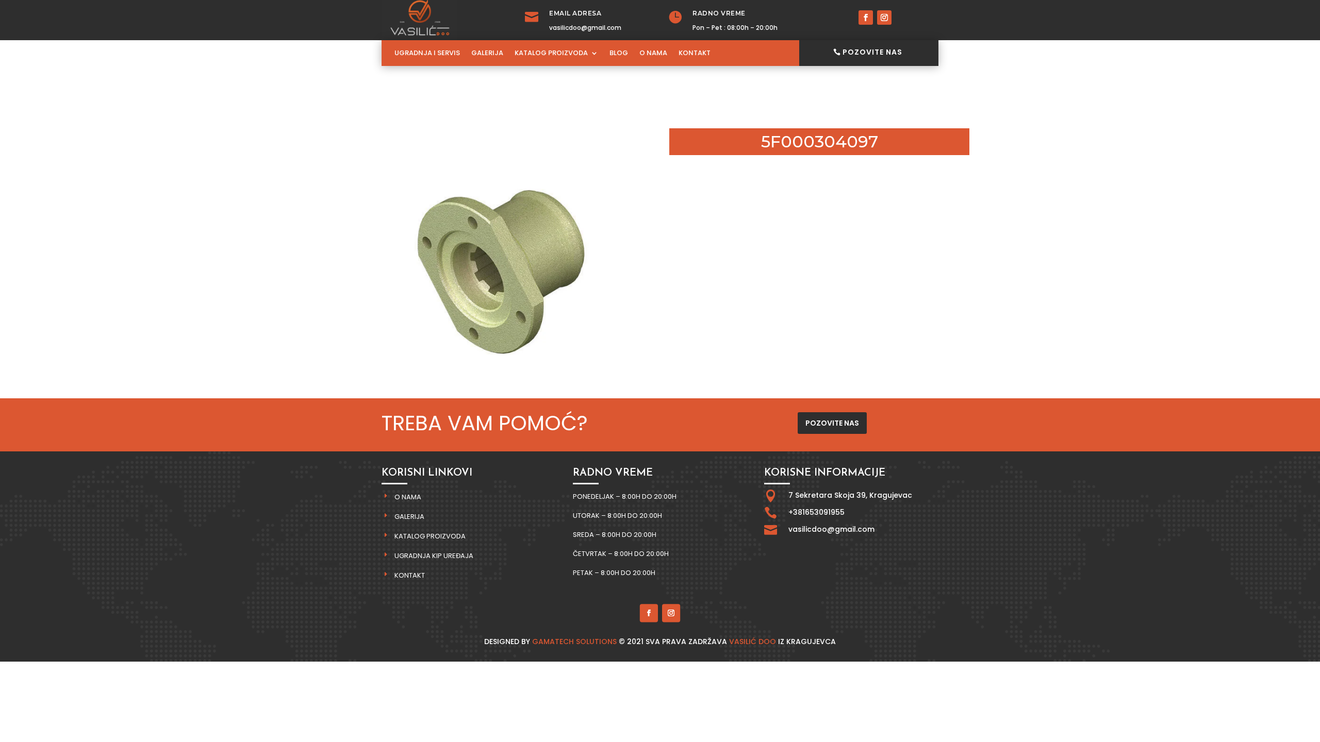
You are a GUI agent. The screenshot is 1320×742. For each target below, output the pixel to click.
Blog (618, 53)
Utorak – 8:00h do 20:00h (617, 515)
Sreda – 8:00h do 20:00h (614, 534)
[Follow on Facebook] (866, 17)
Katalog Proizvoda (551, 53)
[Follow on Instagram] (884, 17)
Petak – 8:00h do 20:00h (614, 573)
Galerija (487, 53)
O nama (407, 497)
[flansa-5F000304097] (501, 382)
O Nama (653, 53)
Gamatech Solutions (574, 641)
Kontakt (695, 53)
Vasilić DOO (752, 641)
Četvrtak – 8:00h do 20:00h (621, 554)
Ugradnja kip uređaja (433, 556)
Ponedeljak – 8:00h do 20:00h (624, 496)
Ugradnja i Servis (427, 53)
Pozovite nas (872, 52)
